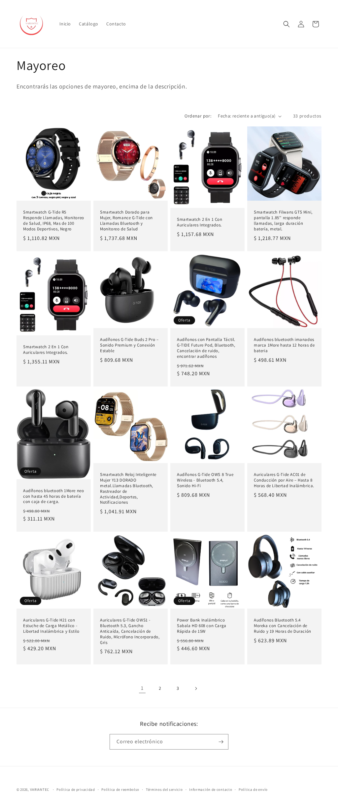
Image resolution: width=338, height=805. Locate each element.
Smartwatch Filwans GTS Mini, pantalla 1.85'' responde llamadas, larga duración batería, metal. (283, 221)
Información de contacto (210, 789)
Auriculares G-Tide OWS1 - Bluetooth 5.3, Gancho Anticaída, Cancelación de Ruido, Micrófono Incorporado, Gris (129, 631)
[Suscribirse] (221, 742)
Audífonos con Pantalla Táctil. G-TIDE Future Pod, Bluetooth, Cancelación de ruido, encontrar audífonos (206, 348)
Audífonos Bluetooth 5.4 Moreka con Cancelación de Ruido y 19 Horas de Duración (282, 626)
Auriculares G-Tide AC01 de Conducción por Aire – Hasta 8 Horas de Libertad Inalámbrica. (284, 480)
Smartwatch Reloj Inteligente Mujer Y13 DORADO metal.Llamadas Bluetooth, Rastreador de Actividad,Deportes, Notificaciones (128, 488)
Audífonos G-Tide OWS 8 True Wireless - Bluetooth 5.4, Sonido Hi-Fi (205, 480)
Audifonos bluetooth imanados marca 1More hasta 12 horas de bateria (284, 345)
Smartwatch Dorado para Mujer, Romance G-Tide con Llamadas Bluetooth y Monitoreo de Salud (126, 221)
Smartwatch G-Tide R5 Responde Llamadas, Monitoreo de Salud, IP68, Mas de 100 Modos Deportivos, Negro (53, 221)
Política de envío (253, 789)
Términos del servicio (164, 789)
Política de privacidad (75, 789)
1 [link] (142, 688)
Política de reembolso (120, 789)
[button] (286, 24)
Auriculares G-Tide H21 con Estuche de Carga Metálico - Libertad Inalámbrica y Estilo (51, 626)
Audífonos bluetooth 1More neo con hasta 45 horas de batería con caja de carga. (53, 496)
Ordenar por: (198, 116)
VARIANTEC (39, 789)
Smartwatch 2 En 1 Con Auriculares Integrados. (199, 222)
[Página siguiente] (195, 688)
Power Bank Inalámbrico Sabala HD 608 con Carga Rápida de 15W (201, 626)
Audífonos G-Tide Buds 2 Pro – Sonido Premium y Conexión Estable (129, 345)
